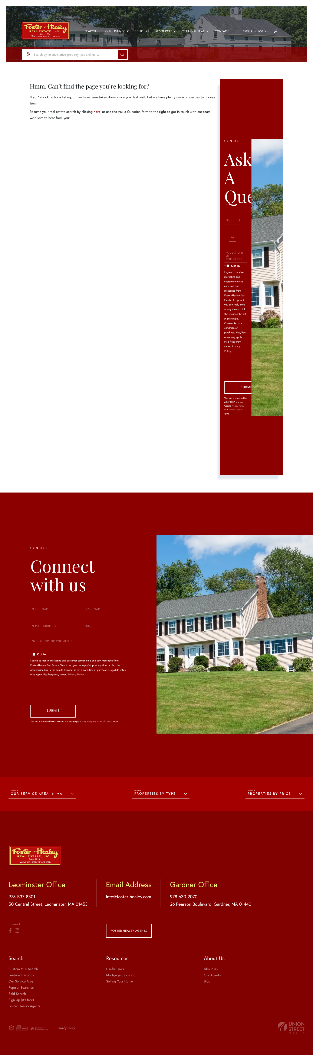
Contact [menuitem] (222, 31)
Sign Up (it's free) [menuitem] (21, 1000)
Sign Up (248, 31)
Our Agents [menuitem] (212, 975)
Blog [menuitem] (207, 981)
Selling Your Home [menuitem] (119, 981)
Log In (262, 31)
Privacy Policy (237, 405)
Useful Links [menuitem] (115, 969)
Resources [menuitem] (163, 31)
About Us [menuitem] (211, 969)
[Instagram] (17, 931)
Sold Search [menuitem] (17, 993)
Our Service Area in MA (36, 794)
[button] (122, 54)
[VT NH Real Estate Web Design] (291, 1028)
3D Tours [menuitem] (142, 31)
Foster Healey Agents (129, 931)
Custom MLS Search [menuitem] (23, 969)
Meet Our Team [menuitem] (193, 31)
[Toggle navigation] (288, 31)
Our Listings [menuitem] (115, 31)
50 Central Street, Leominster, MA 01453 (48, 904)
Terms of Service (235, 409)
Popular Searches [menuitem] (21, 987)
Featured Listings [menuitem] (21, 975)
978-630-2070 (183, 897)
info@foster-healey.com (128, 897)
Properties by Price (269, 794)
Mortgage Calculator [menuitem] (121, 975)
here (96, 111)
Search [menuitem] (90, 31)
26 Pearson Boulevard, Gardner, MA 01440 (210, 904)
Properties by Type (155, 794)
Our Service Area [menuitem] (21, 981)
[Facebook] (10, 931)
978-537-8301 (22, 897)
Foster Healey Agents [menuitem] (24, 1006)
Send (247, 387)
